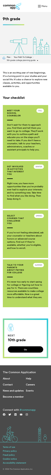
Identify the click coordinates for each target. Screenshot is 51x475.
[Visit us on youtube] (21, 414)
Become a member (13, 396)
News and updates (13, 390)
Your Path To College (23, 57)
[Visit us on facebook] (4, 414)
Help (28, 378)
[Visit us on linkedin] (15, 414)
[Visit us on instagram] (27, 414)
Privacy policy (10, 451)
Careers (30, 384)
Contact (8, 384)
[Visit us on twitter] (9, 414)
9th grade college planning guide (21, 60)
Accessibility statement (14, 462)
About (6, 378)
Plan (8, 57)
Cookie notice (10, 459)
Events (30, 390)
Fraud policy (9, 455)
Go (25, 349)
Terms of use (9, 447)
